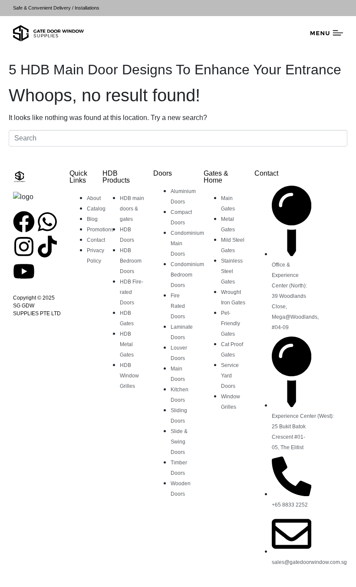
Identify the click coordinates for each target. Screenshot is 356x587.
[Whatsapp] (47, 222)
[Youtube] (24, 271)
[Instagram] (24, 246)
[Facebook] (24, 222)
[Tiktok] (47, 246)
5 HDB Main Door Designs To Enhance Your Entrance (175, 69)
